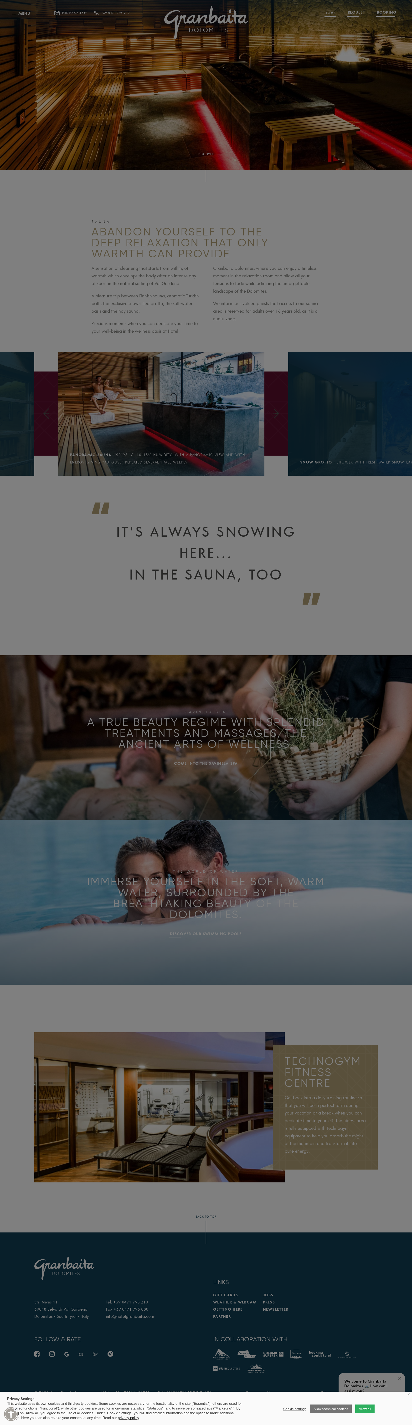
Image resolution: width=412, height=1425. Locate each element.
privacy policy (128, 1418)
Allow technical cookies (331, 1409)
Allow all (365, 1409)
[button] (11, 1414)
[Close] (16, 1409)
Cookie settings (294, 1409)
